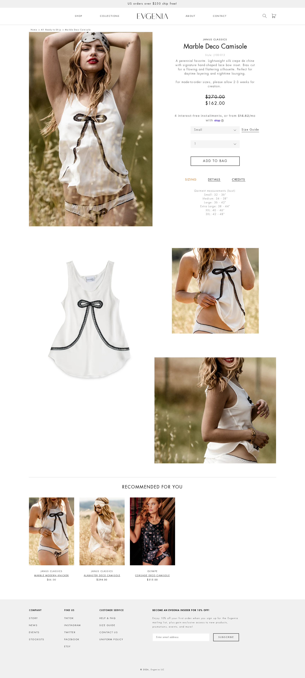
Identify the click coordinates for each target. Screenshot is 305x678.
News (33, 625)
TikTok (69, 618)
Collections (109, 16)
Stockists (36, 639)
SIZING (191, 179)
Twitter (70, 632)
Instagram (72, 625)
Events (34, 632)
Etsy (67, 646)
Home (34, 30)
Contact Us (108, 632)
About (190, 16)
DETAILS (214, 179)
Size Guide (250, 129)
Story (33, 618)
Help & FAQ (107, 618)
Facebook (71, 639)
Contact (219, 16)
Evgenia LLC (158, 670)
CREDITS (238, 179)
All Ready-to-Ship (51, 30)
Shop (78, 16)
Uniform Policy (111, 639)
